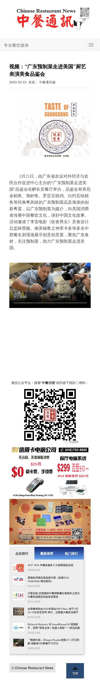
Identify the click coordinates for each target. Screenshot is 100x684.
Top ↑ (75, 670)
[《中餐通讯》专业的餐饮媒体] (53, 18)
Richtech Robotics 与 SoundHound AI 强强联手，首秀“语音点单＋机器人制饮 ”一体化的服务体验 (54, 628)
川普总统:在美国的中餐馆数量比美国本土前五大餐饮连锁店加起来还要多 (54, 595)
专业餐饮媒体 (16, 45)
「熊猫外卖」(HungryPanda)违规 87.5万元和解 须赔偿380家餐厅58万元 (53, 641)
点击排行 (21, 553)
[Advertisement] (50, 346)
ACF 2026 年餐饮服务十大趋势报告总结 (50, 565)
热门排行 (71, 553)
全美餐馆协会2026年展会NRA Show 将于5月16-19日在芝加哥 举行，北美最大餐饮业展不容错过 (53, 612)
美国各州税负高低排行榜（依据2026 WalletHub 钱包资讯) (48, 579)
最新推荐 (46, 553)
